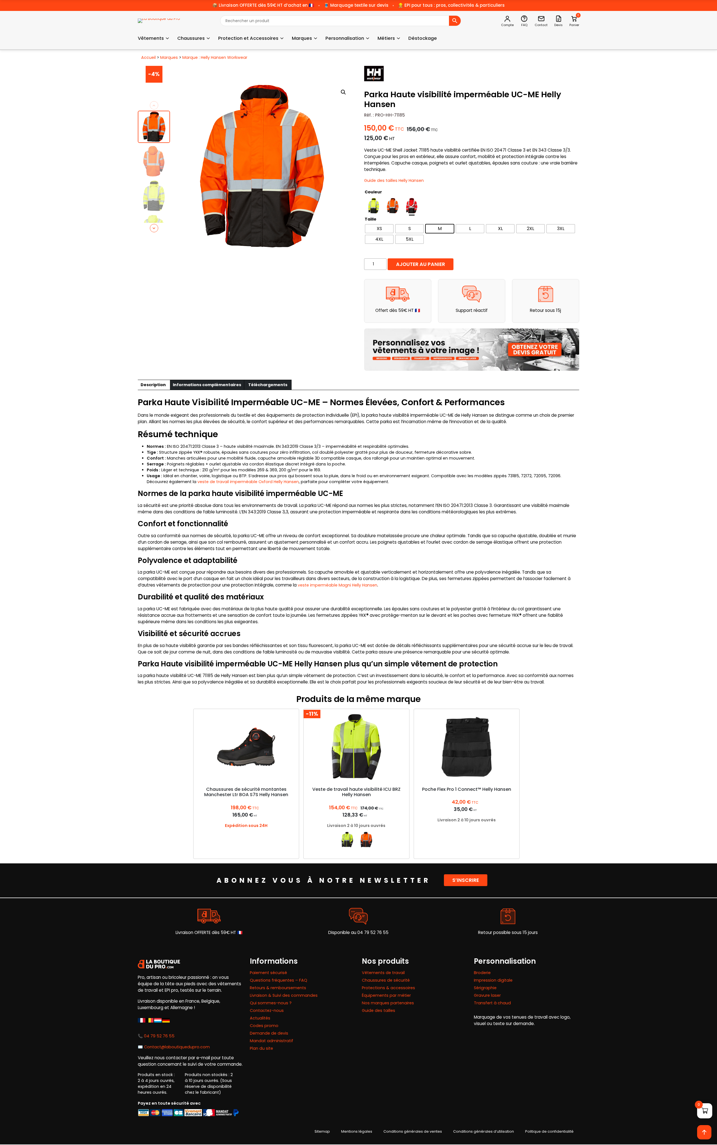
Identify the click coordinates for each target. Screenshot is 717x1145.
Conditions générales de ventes (412, 1131)
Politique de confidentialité (549, 1131)
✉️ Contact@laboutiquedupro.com (174, 1047)
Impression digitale (493, 980)
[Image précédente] (154, 105)
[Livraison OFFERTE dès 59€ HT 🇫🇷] (209, 916)
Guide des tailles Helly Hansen (394, 180)
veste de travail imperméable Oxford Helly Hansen (248, 482)
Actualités (260, 1018)
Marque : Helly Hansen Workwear (214, 57)
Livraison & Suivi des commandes (284, 995)
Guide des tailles (378, 1010)
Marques (302, 38)
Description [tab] (153, 385)
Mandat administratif (271, 1041)
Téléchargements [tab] (267, 385)
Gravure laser (487, 995)
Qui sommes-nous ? (271, 1003)
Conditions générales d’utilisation (483, 1131)
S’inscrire (465, 880)
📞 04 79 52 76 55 (156, 1036)
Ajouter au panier (420, 264)
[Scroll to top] (704, 1132)
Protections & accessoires (388, 988)
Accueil (148, 57)
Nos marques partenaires (388, 1003)
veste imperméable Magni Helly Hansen (337, 585)
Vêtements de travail (383, 972)
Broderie (482, 972)
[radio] (373, 205)
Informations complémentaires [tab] (207, 385)
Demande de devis (269, 1033)
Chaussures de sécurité (386, 980)
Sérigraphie (485, 988)
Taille (370, 219)
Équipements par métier (386, 995)
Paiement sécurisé (268, 972)
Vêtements (151, 38)
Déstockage (422, 38)
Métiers (386, 38)
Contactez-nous (267, 1010)
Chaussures (191, 38)
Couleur (373, 192)
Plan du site (261, 1048)
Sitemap (322, 1131)
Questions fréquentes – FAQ (278, 980)
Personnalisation (344, 38)
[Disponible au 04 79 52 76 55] (358, 916)
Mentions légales (356, 1131)
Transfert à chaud (492, 1003)
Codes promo (264, 1025)
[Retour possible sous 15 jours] (508, 916)
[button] (343, 92)
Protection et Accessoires (248, 38)
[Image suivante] (154, 228)
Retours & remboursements (278, 988)
